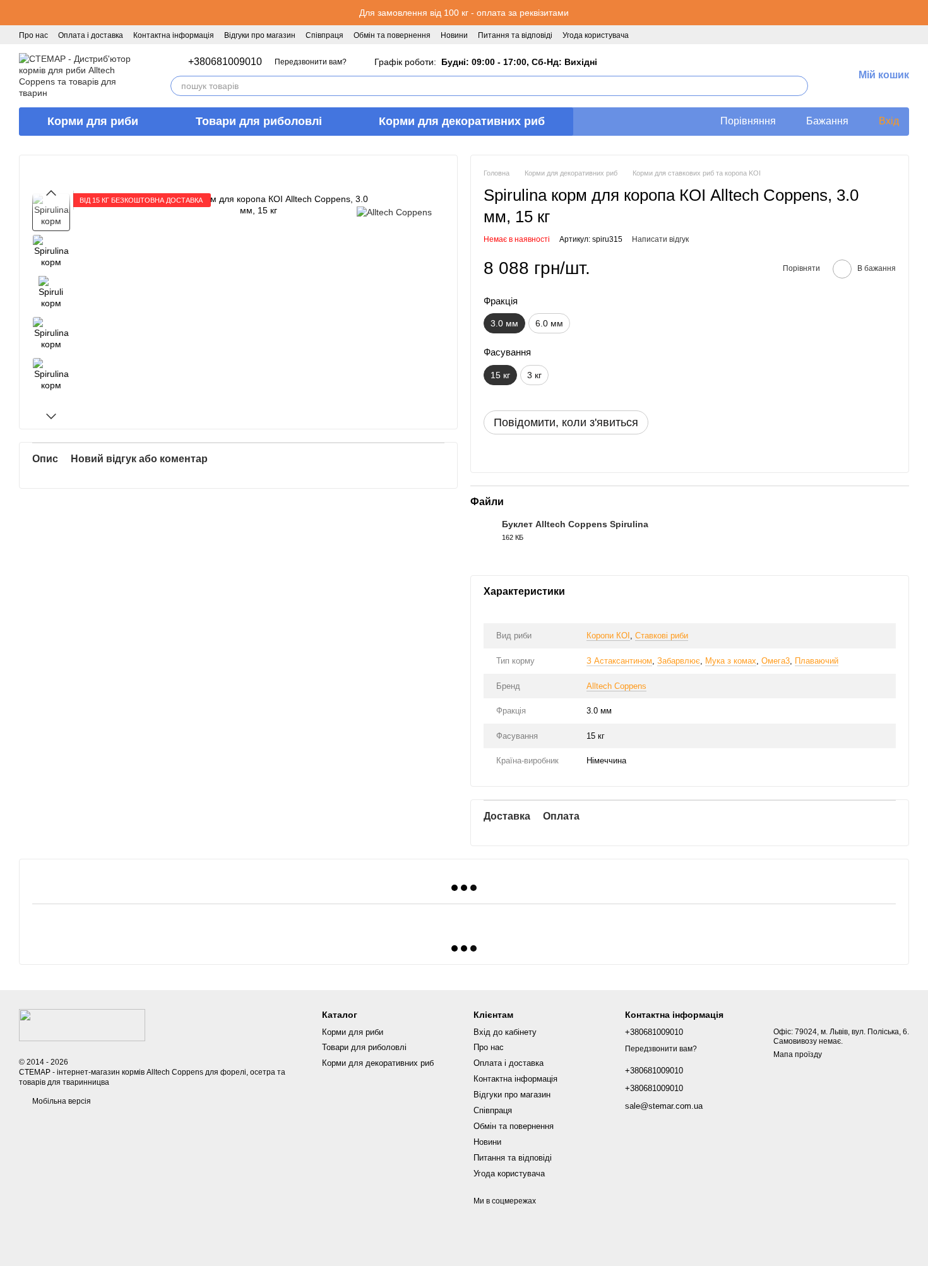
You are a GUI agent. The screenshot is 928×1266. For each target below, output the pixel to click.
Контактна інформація (173, 35)
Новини (454, 35)
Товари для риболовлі (259, 121)
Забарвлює (678, 661)
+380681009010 (225, 62)
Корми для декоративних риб (462, 121)
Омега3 (775, 661)
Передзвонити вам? (311, 61)
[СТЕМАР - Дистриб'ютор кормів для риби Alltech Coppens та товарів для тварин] (82, 1024)
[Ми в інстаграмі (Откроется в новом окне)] (662, 35)
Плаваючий (816, 661)
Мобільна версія (60, 1101)
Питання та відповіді (515, 35)
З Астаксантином (619, 661)
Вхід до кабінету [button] (505, 1032)
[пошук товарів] (798, 86)
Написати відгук (660, 239)
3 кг (534, 375)
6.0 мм (549, 323)
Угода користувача (595, 35)
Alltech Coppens (616, 686)
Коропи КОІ (608, 635)
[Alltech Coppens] (394, 212)
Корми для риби (92, 121)
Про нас (33, 35)
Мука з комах (730, 661)
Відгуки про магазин (259, 35)
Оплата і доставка (90, 35)
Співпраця (324, 35)
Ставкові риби (661, 635)
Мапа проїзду (797, 1054)
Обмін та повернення (392, 35)
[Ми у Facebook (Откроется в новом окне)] (646, 35)
